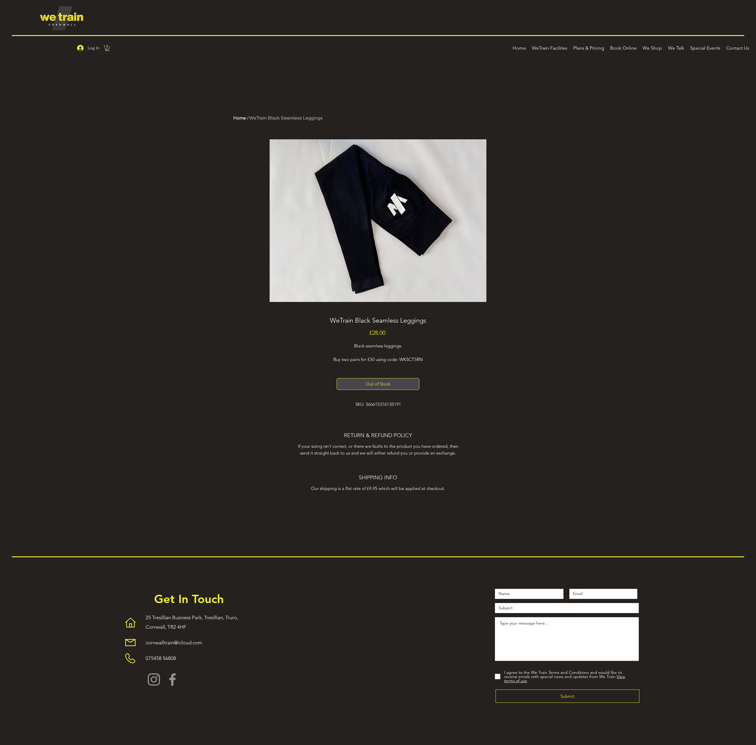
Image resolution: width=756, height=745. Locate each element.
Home (239, 118)
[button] (107, 48)
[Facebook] (172, 679)
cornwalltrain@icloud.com (174, 643)
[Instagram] (154, 679)
